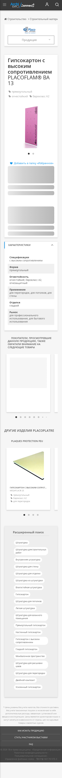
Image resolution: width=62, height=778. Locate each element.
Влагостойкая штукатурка (29, 587)
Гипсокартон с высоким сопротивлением (28, 641)
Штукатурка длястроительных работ (31, 551)
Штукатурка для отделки (28, 573)
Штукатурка (22, 542)
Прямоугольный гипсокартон (30, 625)
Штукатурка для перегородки (30, 673)
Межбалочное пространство (30, 656)
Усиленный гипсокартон (28, 687)
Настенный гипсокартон (28, 632)
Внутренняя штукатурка (28, 559)
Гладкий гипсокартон (26, 649)
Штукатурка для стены (27, 566)
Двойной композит (25, 680)
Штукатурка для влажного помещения (29, 617)
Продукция (29, 40)
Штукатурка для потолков (29, 601)
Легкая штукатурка (25, 608)
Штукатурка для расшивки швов (29, 665)
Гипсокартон (22, 594)
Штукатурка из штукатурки (29, 580)
